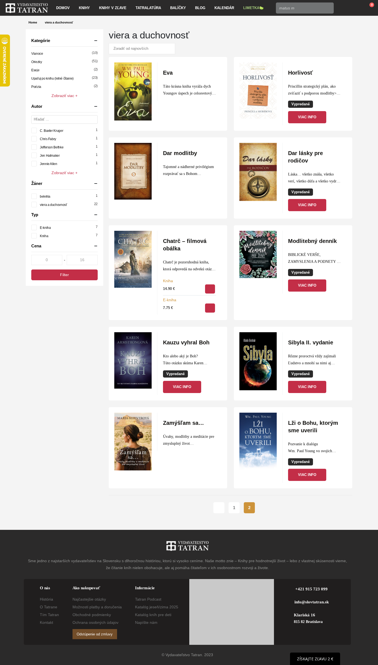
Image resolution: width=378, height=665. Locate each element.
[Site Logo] (27, 8)
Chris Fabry (48, 139)
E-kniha (169, 300)
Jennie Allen (48, 164)
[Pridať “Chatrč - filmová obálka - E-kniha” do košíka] (210, 308)
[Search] (328, 8)
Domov (63, 8)
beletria (45, 196)
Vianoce (37, 54)
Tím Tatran (49, 614)
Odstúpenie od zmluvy (95, 634)
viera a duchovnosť (53, 205)
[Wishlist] (354, 8)
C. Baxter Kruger (51, 131)
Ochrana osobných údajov (95, 622)
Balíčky (178, 8)
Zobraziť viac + (64, 95)
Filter (64, 275)
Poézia (36, 87)
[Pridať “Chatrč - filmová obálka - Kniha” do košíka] (210, 289)
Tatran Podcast (148, 599)
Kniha (168, 281)
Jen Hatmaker (50, 156)
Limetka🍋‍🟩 (253, 8)
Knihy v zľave (112, 8)
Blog (200, 8)
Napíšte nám (146, 622)
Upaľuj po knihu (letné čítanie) (52, 78)
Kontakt (46, 622)
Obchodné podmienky (92, 614)
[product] (133, 91)
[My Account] (342, 8)
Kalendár (224, 8)
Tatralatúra (148, 8)
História (46, 599)
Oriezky (36, 62)
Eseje (35, 70)
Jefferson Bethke (51, 147)
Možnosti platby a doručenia (97, 607)
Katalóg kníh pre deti (153, 614)
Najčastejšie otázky (89, 599)
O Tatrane (48, 607)
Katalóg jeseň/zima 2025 (156, 607)
